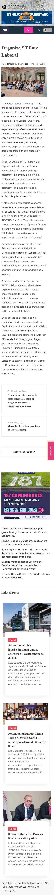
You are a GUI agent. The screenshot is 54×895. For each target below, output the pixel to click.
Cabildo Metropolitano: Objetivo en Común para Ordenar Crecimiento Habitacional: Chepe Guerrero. (22, 565)
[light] (43, 30)
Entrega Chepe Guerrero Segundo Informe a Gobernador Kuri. (26, 576)
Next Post (13, 422)
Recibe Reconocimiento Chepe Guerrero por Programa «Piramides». (24, 542)
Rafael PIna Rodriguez (17, 63)
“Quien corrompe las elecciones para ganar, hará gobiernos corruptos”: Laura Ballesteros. (24, 532)
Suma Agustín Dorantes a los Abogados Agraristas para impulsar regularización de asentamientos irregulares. (26, 553)
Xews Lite (33, 886)
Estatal (12, 640)
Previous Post (19, 391)
